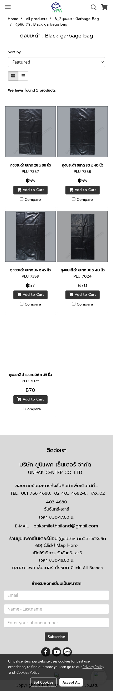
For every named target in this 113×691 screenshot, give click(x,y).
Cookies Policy (28, 672)
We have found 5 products (32, 90)
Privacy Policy (93, 666)
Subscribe (56, 637)
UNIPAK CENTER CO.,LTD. (56, 472)
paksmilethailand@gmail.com (65, 526)
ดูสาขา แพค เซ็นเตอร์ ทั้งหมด (57, 567)
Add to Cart (32, 190)
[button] (92, 7)
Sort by (16, 52)
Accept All (71, 682)
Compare (33, 199)
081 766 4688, (36, 493)
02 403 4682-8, (71, 493)
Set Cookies (43, 682)
